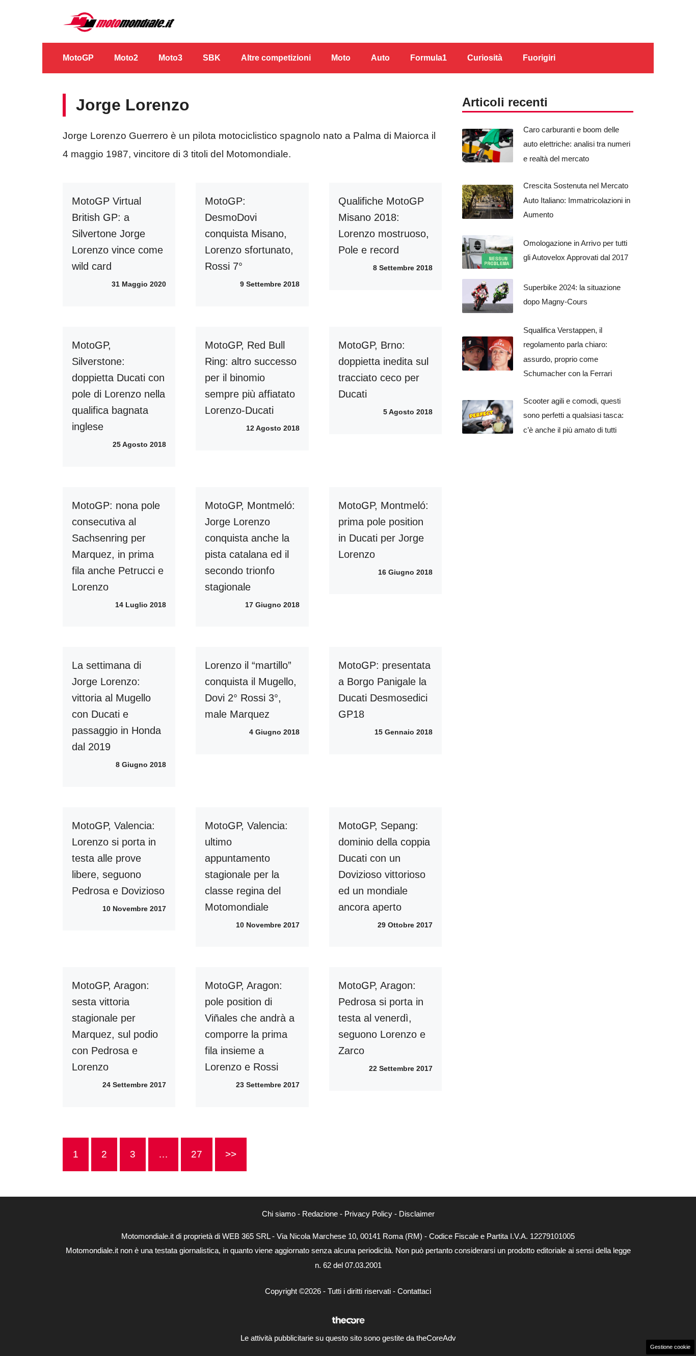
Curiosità (484, 57)
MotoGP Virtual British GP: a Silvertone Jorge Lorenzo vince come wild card (117, 233)
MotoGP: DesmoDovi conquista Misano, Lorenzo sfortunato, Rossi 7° (249, 233)
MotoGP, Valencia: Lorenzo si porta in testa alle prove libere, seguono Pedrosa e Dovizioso (118, 858)
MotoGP (78, 57)
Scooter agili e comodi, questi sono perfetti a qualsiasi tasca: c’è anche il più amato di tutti (573, 415)
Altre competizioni (276, 57)
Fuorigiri (539, 57)
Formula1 (428, 57)
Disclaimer (417, 1213)
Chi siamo (279, 1213)
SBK (212, 57)
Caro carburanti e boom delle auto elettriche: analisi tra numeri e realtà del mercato (576, 144)
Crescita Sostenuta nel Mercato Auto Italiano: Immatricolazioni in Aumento (576, 200)
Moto (341, 57)
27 (196, 1154)
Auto (380, 57)
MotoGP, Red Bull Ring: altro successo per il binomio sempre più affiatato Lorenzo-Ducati (251, 378)
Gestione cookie (670, 1347)
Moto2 (126, 57)
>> (230, 1154)
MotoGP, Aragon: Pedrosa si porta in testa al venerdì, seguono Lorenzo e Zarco (381, 1018)
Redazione (320, 1213)
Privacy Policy (368, 1213)
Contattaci (414, 1291)
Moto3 (170, 57)
